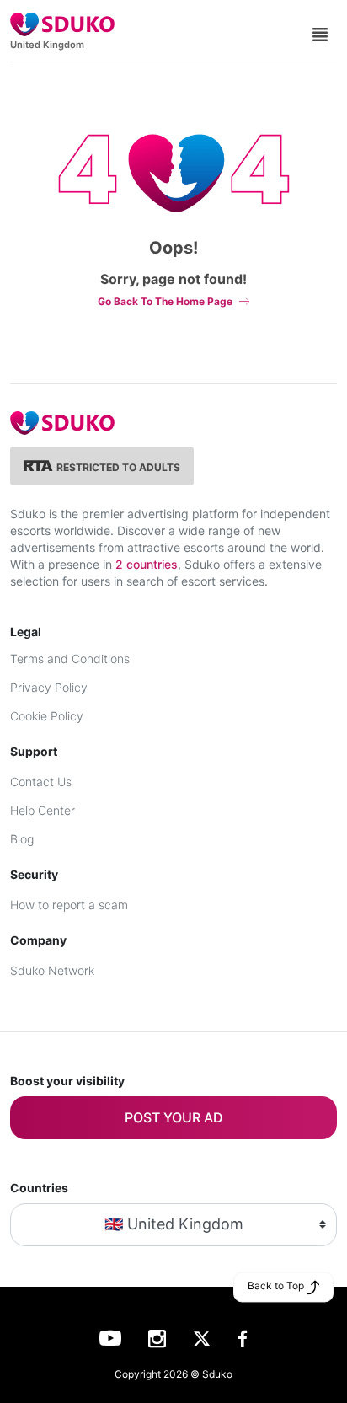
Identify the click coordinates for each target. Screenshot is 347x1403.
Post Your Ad (174, 1117)
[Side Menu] (320, 32)
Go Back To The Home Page (165, 301)
